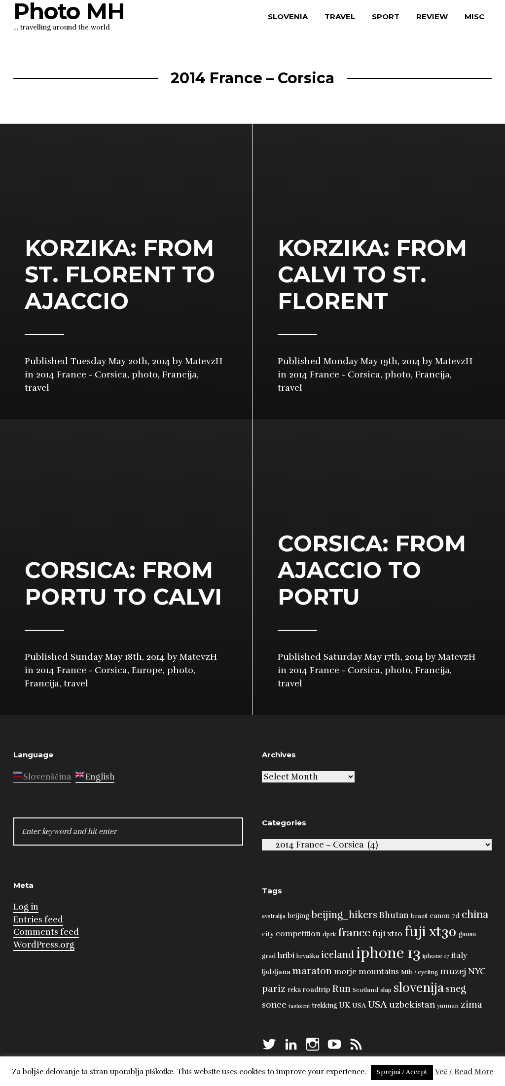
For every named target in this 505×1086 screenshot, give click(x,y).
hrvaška (307, 956)
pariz (274, 989)
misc (474, 16)
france (354, 932)
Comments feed (46, 932)
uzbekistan (412, 1004)
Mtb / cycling (419, 972)
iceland (337, 955)
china (475, 914)
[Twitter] (269, 1043)
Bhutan (394, 915)
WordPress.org (43, 945)
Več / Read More (464, 1071)
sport (385, 16)
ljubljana (276, 971)
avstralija (274, 916)
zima (471, 1005)
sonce (274, 1004)
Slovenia (288, 16)
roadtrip (316, 989)
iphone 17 (436, 956)
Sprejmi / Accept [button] (402, 1072)
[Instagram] (312, 1043)
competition (298, 934)
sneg (456, 989)
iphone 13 (388, 953)
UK (344, 1005)
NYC (477, 971)
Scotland (365, 990)
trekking (324, 1006)
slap (386, 990)
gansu (467, 934)
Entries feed (38, 920)
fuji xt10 (387, 933)
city (268, 934)
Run (341, 989)
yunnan (448, 1006)
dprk (329, 934)
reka (294, 990)
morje (345, 972)
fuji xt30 (430, 932)
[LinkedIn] (291, 1043)
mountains (379, 972)
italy (459, 955)
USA (359, 1006)
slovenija (419, 987)
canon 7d (445, 916)
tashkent (299, 1006)
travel (340, 16)
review (432, 16)
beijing (298, 916)
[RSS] (356, 1043)
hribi (286, 955)
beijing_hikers (344, 915)
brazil (419, 916)
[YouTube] (334, 1043)
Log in (25, 907)
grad (269, 956)
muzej (453, 971)
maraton (312, 971)
